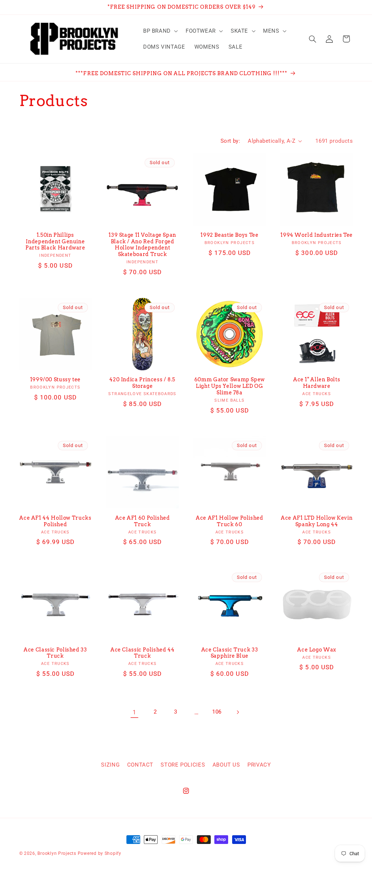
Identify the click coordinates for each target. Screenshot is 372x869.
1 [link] (135, 712)
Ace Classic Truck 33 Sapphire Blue (229, 653)
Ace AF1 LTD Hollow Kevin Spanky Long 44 (316, 521)
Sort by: (230, 141)
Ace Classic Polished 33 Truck (55, 653)
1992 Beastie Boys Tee (229, 235)
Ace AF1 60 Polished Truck (142, 521)
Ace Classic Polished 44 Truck (142, 653)
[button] (159, 31)
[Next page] (237, 712)
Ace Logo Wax (316, 650)
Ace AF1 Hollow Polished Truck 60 (229, 521)
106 (217, 711)
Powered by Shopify (99, 853)
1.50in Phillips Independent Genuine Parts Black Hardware (55, 241)
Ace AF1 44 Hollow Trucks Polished (55, 521)
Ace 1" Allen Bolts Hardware (316, 383)
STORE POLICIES (183, 765)
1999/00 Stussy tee (55, 379)
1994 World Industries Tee (316, 235)
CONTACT (140, 765)
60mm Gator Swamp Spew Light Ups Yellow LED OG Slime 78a (229, 386)
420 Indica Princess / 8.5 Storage (142, 383)
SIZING (110, 765)
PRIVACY (259, 765)
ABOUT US (226, 765)
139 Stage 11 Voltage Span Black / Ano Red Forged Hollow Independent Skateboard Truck (142, 244)
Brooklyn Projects (56, 853)
